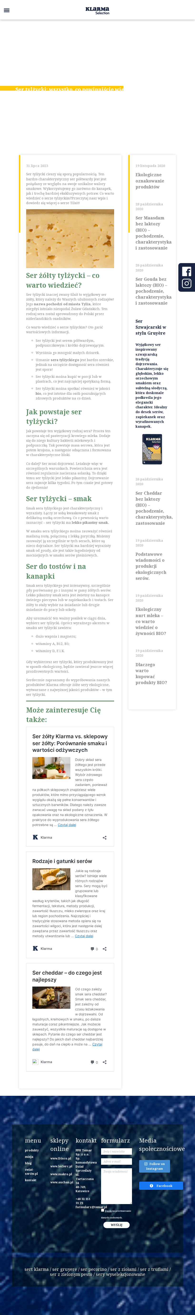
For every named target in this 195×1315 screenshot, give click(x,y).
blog (28, 1163)
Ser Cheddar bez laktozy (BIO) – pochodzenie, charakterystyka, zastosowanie (152, 508)
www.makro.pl (61, 1174)
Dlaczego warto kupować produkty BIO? (151, 674)
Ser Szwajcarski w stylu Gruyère (151, 327)
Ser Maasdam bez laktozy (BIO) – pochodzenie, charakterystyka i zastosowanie (152, 233)
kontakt (30, 1180)
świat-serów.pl (31, 1171)
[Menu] (7, 10)
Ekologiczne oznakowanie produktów (150, 180)
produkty (32, 1150)
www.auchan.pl (61, 1182)
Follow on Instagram (155, 1166)
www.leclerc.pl (61, 1166)
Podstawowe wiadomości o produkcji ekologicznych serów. (151, 566)
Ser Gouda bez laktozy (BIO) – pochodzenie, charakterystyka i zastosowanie (152, 291)
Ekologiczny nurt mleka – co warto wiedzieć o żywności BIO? (151, 621)
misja (29, 1157)
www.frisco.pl (60, 1158)
